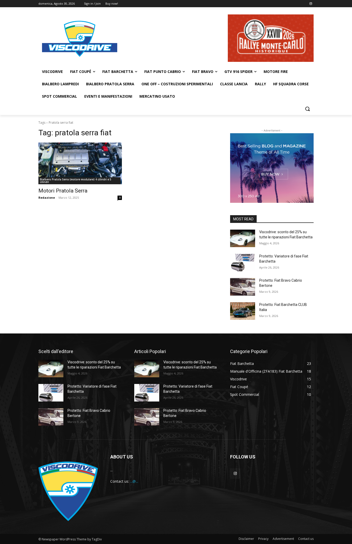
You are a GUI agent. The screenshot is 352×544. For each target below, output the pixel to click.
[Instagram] (311, 4)
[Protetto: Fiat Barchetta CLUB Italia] (242, 311)
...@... (134, 481)
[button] (307, 109)
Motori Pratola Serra (62, 191)
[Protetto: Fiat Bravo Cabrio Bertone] (242, 287)
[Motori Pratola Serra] (80, 163)
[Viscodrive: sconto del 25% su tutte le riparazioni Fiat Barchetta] (242, 238)
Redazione (46, 197)
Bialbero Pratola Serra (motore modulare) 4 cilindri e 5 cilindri (75, 181)
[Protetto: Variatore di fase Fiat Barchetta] (242, 262)
